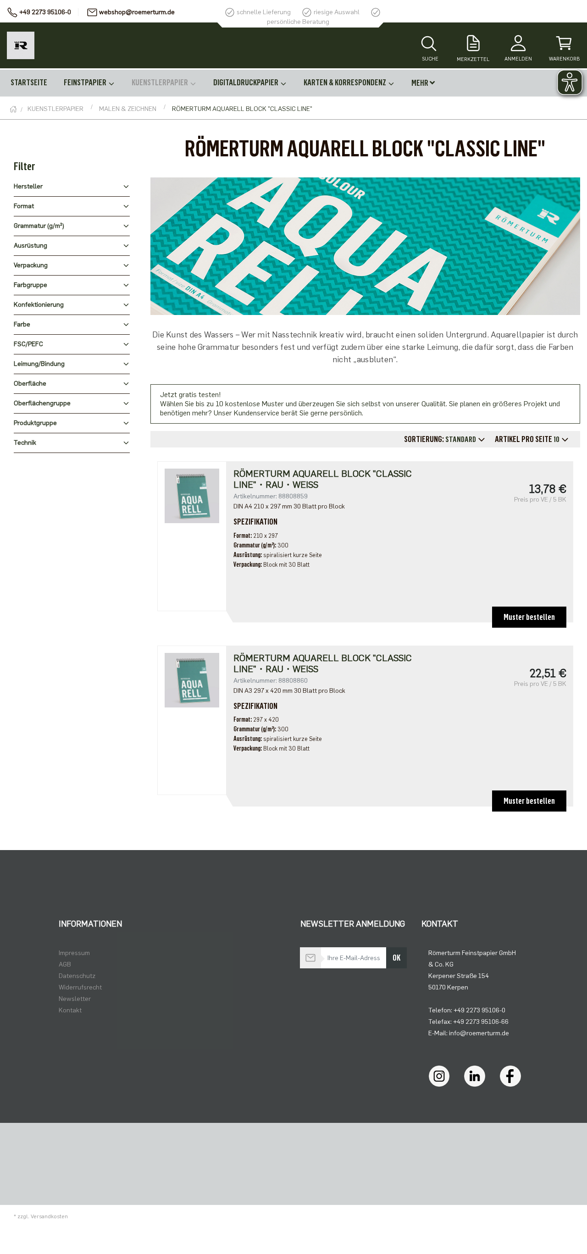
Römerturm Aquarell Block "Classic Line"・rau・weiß (322, 479)
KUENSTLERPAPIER (160, 82)
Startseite (29, 82)
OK (396, 958)
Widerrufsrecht (80, 987)
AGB (65, 964)
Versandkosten (49, 1216)
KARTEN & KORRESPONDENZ (346, 82)
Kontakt (70, 1010)
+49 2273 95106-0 (45, 12)
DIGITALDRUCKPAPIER (246, 82)
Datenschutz (77, 976)
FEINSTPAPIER (86, 82)
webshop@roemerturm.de (137, 12)
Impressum (74, 953)
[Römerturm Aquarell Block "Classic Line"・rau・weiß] (192, 495)
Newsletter (75, 999)
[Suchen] (429, 44)
